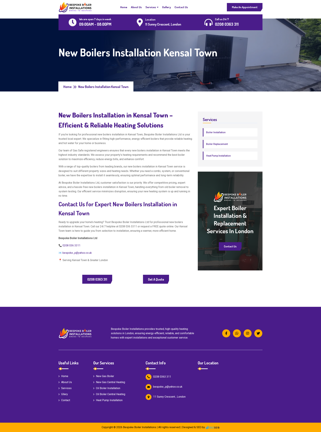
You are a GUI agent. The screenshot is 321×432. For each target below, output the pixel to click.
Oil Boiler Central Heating (110, 394)
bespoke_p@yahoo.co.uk (77, 252)
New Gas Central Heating (110, 382)
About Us (136, 7)
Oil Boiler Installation (108, 388)
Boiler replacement (217, 144)
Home (123, 7)
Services (150, 7)
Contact (65, 400)
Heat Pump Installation (218, 155)
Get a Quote (156, 279)
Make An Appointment (244, 7)
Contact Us (181, 7)
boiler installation (216, 132)
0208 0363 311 (97, 279)
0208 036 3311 (71, 245)
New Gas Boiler (105, 376)
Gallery (166, 7)
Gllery (64, 394)
